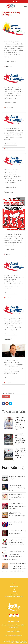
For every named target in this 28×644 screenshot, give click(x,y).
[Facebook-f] (10, 615)
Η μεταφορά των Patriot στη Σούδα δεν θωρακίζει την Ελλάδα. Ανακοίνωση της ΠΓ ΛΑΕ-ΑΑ (20, 453)
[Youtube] (17, 1)
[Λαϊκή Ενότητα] (10, 5)
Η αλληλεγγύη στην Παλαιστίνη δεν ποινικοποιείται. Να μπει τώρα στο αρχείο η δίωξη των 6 (20, 439)
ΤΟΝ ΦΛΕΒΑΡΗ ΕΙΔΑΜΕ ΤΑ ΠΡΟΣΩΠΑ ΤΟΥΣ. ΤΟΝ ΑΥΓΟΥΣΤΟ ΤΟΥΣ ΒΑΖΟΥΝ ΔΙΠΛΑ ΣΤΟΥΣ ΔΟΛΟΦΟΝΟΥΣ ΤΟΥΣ (20, 424)
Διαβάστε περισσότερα (10, 61)
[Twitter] (13, 1)
